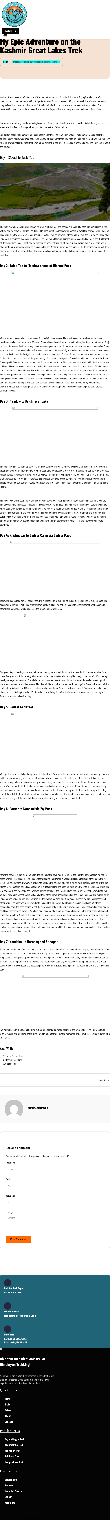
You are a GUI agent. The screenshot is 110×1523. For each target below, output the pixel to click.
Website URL (11, 1196)
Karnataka (10, 1502)
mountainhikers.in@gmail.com (20, 1315)
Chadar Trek (10, 1063)
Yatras (8, 1410)
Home (5, 62)
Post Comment (18, 1239)
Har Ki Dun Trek (12, 1450)
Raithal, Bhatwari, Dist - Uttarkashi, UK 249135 (16, 1340)
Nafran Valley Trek (13, 1059)
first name (10, 1162)
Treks (7, 1404)
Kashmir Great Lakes (9, 97)
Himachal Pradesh (14, 1491)
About (8, 1416)
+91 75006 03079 (12, 1292)
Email (8, 1179)
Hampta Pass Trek (14, 1462)
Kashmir (9, 1485)
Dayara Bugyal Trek (14, 1439)
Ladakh (8, 1496)
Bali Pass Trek (12, 1456)
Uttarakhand (11, 1479)
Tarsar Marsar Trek (14, 1056)
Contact (9, 1421)
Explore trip (10, 30)
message (9, 1212)
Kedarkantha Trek (14, 1444)
